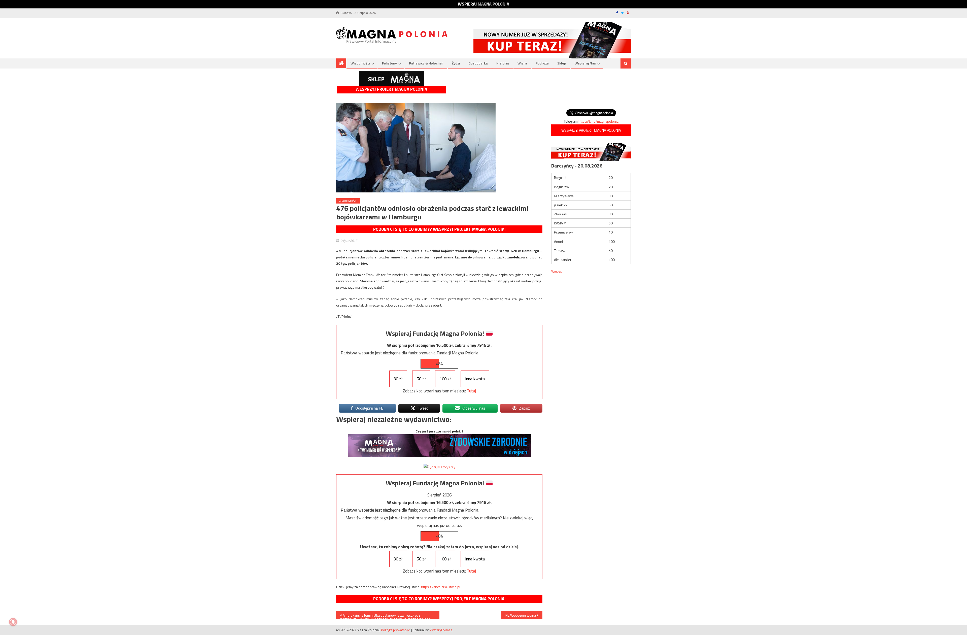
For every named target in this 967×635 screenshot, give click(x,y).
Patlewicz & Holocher (426, 63)
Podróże (542, 63)
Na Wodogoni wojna (520, 615)
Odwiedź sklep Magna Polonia (391, 78)
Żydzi (456, 63)
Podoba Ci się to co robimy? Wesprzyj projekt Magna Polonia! (439, 229)
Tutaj (471, 391)
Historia (502, 63)
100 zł (445, 379)
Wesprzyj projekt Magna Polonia (391, 89)
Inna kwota (475, 379)
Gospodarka (478, 63)
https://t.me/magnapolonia (598, 121)
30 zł (398, 379)
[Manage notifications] (13, 622)
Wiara (522, 63)
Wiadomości (360, 63)
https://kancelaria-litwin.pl (440, 586)
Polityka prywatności (395, 629)
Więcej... (557, 271)
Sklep (561, 63)
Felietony (389, 63)
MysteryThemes (440, 629)
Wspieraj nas (585, 63)
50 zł (421, 379)
